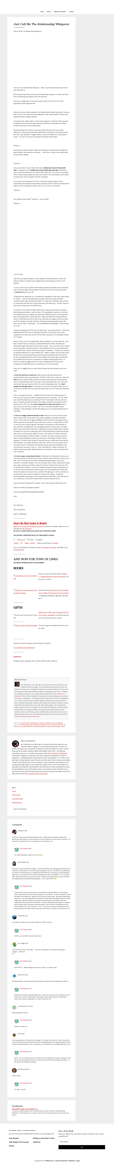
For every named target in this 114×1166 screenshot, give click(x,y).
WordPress (72, 1161)
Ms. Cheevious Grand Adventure (24, 648)
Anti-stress (23, 723)
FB (21, 543)
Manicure (60, 724)
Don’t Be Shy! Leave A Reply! (30, 523)
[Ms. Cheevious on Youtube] (25, 540)
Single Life (41, 723)
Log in (14, 791)
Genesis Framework (61, 1161)
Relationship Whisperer (40, 726)
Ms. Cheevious (26, 529)
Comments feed (17, 799)
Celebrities (36, 1142)
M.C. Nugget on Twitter (48, 547)
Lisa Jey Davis (34, 716)
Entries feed (16, 795)
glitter (31, 724)
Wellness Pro (49, 1161)
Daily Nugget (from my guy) (19, 1142)
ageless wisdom (25, 724)
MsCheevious (20, 679)
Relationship (30, 726)
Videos (27, 543)
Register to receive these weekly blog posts (28, 526)
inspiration (43, 724)
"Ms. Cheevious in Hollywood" (57, 753)
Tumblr (32, 543)
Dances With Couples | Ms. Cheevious (23, 1109)
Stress (53, 723)
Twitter (16, 543)
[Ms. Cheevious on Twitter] (15, 540)
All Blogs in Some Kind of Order (44, 1138)
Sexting (49, 726)
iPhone (48, 724)
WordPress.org (17, 802)
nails (21, 726)
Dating (28, 723)
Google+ (55, 543)
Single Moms (47, 723)
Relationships (34, 723)
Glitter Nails (36, 724)
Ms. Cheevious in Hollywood (57, 5)
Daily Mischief (14, 1138)
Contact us (17, 656)
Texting (63, 726)
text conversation (55, 726)
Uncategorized (59, 723)
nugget (24, 726)
